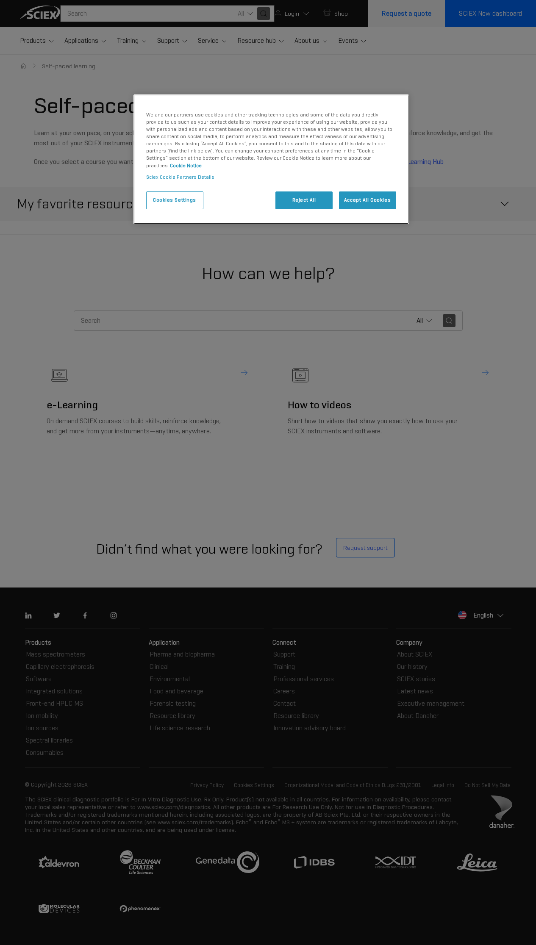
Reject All (304, 200)
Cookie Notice (186, 166)
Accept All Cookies (367, 200)
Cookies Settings (174, 200)
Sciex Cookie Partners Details (180, 177)
